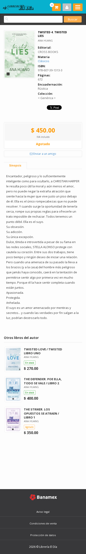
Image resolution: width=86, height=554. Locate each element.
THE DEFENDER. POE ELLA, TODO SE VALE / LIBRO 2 (43, 381)
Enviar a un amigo (44, 154)
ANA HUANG (45, 40)
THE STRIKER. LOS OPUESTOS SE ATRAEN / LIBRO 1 (41, 413)
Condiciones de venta (43, 523)
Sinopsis (15, 165)
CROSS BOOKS (48, 52)
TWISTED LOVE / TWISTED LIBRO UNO (43, 351)
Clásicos (43, 61)
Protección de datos (43, 535)
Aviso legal (43, 511)
